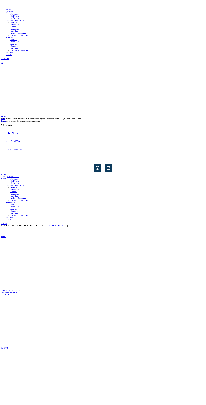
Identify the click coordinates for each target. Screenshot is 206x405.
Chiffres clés (15, 16)
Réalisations (10, 37)
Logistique (14, 31)
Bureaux (13, 22)
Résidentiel (14, 25)
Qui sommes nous (12, 12)
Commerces (14, 29)
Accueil (9, 10)
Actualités (9, 52)
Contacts (9, 55)
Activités (13, 27)
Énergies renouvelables (19, 35)
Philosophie (14, 14)
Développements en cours (15, 20)
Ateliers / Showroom (18, 33)
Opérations (14, 18)
